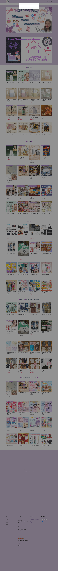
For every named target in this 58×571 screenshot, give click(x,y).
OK (36, 8)
